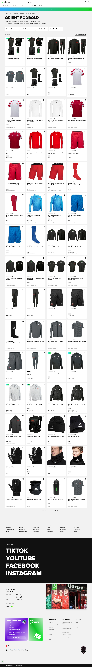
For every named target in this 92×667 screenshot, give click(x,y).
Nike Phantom (76, 527)
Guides (50, 634)
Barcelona (21, 527)
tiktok (17, 551)
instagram (24, 573)
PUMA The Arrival (77, 529)
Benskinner (62, 531)
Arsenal (7, 531)
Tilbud (75, 525)
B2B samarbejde (66, 637)
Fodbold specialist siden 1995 (68, 623)
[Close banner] (90, 9)
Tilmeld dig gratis (16, 637)
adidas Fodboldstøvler (23, 525)
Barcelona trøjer (63, 529)
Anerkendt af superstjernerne (66, 631)
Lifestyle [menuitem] (24, 5)
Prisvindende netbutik (67, 628)
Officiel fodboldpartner (67, 626)
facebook (22, 566)
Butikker (51, 622)
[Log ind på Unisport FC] (85, 2)
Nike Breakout (8, 525)
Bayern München (36, 531)
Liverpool (48, 527)
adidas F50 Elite (36, 529)
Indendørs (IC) (76, 531)
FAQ (77, 622)
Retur (77, 627)
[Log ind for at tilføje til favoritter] (23, 38)
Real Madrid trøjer (50, 531)
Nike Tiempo (62, 527)
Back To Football (36, 527)
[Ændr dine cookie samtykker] (2, 661)
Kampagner (51, 636)
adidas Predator (9, 527)
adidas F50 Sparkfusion (10, 529)
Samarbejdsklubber (18, 13)
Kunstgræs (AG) (22, 529)
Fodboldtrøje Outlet (23, 531)
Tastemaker (51, 627)
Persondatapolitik (19, 665)
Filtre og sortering (79, 34)
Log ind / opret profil (53, 624)
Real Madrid (62, 525)
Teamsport (8, 13)
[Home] (6, 2)
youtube (20, 558)
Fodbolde (48, 529)
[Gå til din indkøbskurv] (88, 2)
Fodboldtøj (49, 525)
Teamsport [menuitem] (30, 5)
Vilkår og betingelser (9, 665)
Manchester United (36, 525)
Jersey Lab (51, 629)
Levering (78, 624)
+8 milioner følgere (67, 634)
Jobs (50, 639)
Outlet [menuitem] (40, 5)
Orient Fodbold (30, 13)
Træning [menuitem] (15, 5)
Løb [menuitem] (19, 5)
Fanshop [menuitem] (9, 5)
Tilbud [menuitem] (35, 5)
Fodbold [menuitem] (4, 5)
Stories (50, 632)
